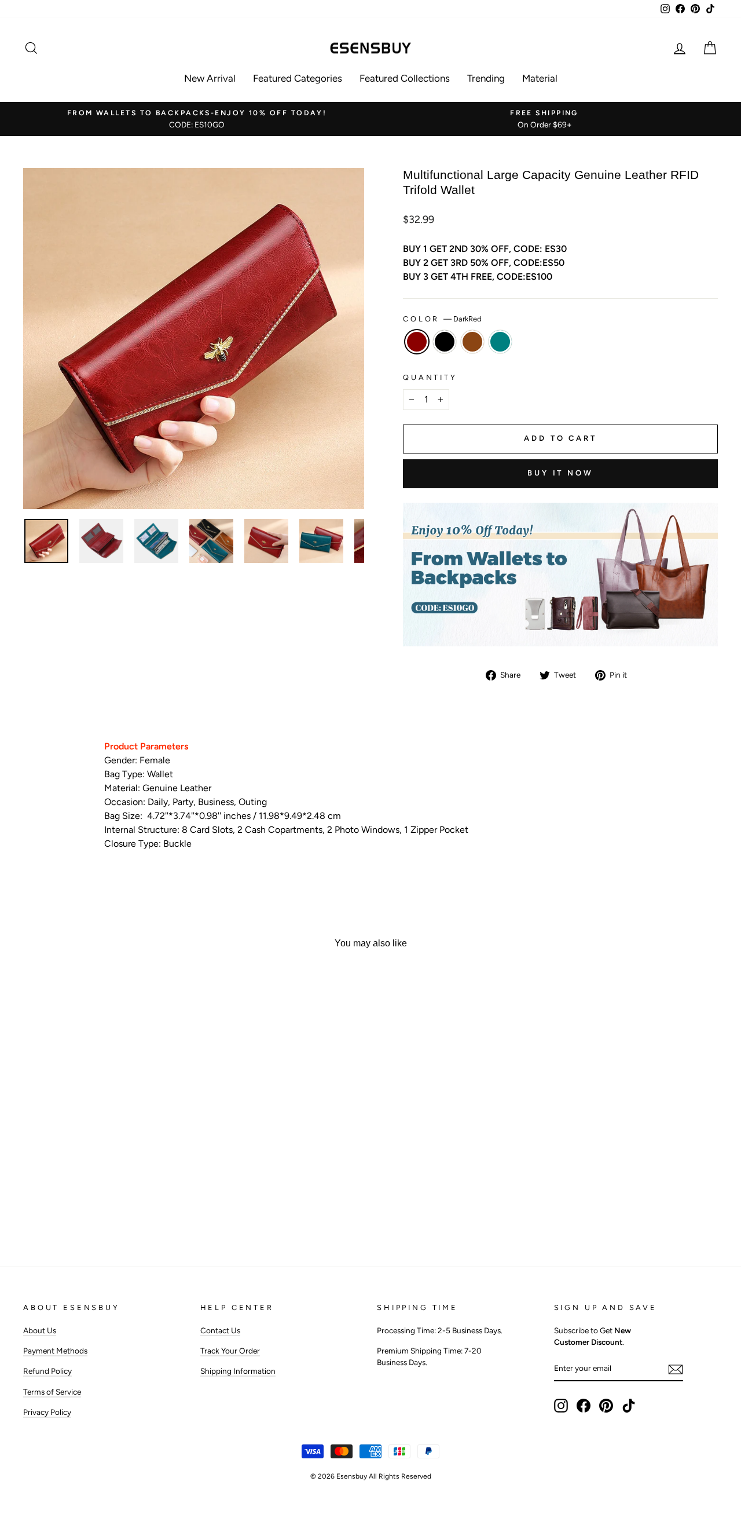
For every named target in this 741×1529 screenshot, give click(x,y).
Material (539, 78)
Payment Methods (55, 1350)
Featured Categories (297, 78)
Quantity (430, 377)
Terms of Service (52, 1391)
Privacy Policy (47, 1412)
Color (442, 318)
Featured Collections (405, 78)
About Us (39, 1330)
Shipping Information (238, 1371)
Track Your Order (230, 1350)
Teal (500, 341)
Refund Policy (47, 1371)
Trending (486, 78)
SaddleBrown (472, 341)
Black (444, 341)
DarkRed (416, 341)
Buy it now (560, 473)
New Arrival (210, 78)
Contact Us (220, 1330)
